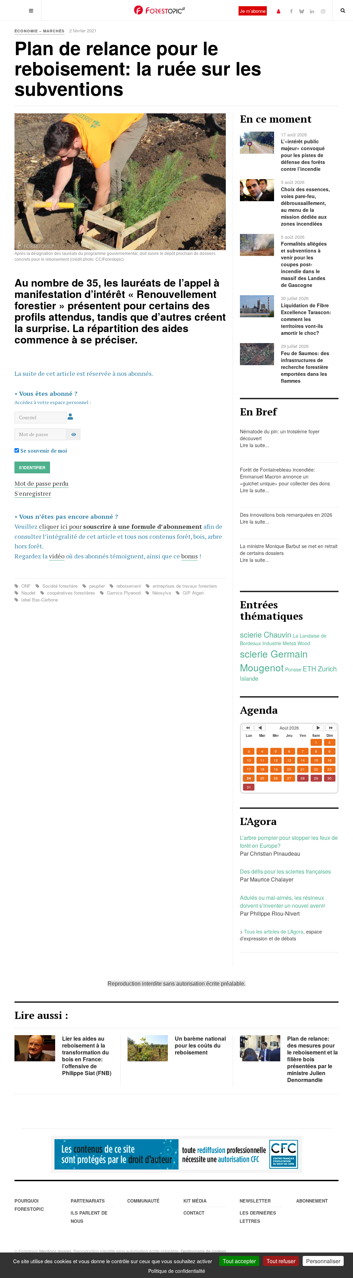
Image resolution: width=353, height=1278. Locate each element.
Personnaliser (323, 1261)
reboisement (128, 586)
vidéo (56, 556)
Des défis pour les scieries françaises (285, 871)
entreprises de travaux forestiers (184, 586)
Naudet (28, 592)
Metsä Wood (296, 643)
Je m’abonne (252, 11)
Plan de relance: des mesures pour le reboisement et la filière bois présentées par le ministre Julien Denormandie (312, 1059)
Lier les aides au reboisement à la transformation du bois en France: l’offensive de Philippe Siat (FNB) (86, 1055)
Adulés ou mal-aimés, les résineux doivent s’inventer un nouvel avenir (282, 901)
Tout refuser (280, 1261)
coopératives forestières (71, 592)
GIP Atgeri (192, 592)
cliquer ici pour (120, 526)
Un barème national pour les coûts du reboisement (200, 1045)
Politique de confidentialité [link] (176, 1270)
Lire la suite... (254, 445)
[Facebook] (291, 11)
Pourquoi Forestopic (29, 1204)
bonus (189, 556)
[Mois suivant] (318, 728)
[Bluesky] (301, 11)
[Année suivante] (330, 728)
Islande (249, 678)
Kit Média (194, 1200)
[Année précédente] (247, 728)
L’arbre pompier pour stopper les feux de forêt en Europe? (289, 841)
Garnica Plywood (123, 592)
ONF (26, 586)
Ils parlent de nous (89, 1216)
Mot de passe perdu (41, 483)
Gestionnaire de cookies (203, 1251)
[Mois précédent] (260, 728)
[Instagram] (323, 11)
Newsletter (255, 1200)
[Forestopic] (159, 10)
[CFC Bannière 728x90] (176, 1154)
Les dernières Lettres (258, 1216)
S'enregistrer (32, 493)
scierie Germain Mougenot (274, 660)
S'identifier (32, 467)
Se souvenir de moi (43, 450)
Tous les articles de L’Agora (273, 931)
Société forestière (60, 586)
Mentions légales (55, 1251)
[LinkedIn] (312, 11)
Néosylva (161, 592)
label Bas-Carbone (39, 599)
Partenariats (88, 1200)
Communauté (143, 1200)
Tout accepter (239, 1261)
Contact (193, 1212)
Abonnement (312, 1200)
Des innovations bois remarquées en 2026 (286, 514)
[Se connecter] (278, 11)
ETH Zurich (320, 668)
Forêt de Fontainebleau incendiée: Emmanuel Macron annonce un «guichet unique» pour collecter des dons (285, 476)
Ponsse (293, 669)
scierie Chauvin (265, 634)
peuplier (97, 586)
